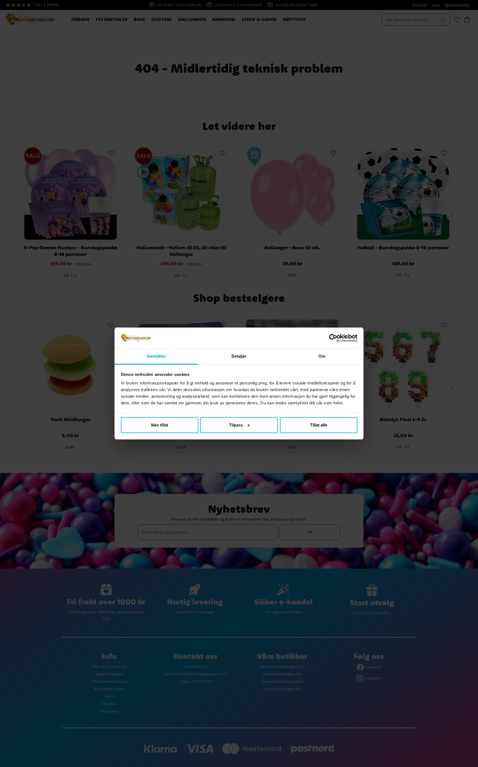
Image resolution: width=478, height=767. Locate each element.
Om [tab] (321, 356)
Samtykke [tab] (156, 356)
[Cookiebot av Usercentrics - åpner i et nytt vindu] (333, 338)
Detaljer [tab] (239, 356)
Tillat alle (318, 425)
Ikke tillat (159, 425)
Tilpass (236, 425)
